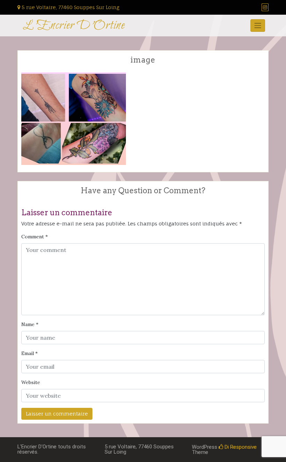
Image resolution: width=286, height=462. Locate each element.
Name (29, 324)
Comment (34, 236)
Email (29, 353)
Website (30, 382)
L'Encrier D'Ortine (74, 25)
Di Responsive (240, 447)
